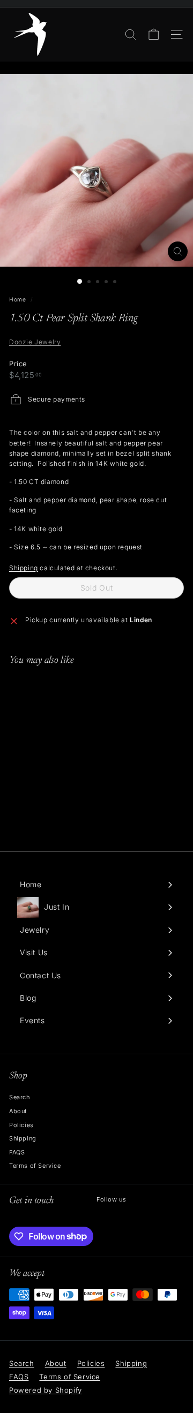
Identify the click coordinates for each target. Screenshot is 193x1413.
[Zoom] (178, 251)
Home (17, 299)
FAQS (17, 1152)
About (18, 1111)
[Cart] (153, 34)
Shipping (23, 568)
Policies (21, 1125)
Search (19, 1097)
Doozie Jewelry (35, 342)
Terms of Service (35, 1165)
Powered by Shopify (45, 1390)
